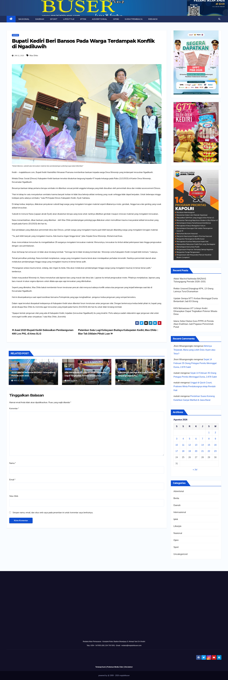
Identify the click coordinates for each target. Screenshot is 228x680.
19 (189, 451)
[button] (219, 19)
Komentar (14, 408)
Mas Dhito (34, 55)
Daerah (39, 19)
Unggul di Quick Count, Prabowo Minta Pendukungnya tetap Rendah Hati (195, 386)
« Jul (195, 469)
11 (183, 445)
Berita (176, 498)
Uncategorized (181, 554)
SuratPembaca (133, 19)
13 (196, 445)
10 (176, 445)
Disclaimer (129, 667)
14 (202, 445)
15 (209, 445)
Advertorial (99, 19)
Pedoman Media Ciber (115, 667)
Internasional (180, 512)
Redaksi (153, 19)
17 (176, 451)
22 (209, 451)
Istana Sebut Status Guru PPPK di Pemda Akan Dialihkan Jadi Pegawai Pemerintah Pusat (194, 324)
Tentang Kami (100, 667)
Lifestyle (68, 19)
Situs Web (13, 496)
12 (189, 445)
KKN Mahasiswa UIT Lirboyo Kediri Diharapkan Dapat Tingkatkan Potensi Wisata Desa (195, 311)
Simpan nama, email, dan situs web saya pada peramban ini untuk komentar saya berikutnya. (53, 512)
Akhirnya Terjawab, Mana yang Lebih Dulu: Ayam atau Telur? (194, 350)
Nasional (24, 19)
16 (215, 445)
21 (202, 451)
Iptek (83, 19)
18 (183, 451)
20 (196, 451)
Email (12, 479)
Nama (12, 463)
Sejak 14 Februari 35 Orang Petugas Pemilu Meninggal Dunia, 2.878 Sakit (195, 363)
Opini (116, 19)
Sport (54, 19)
